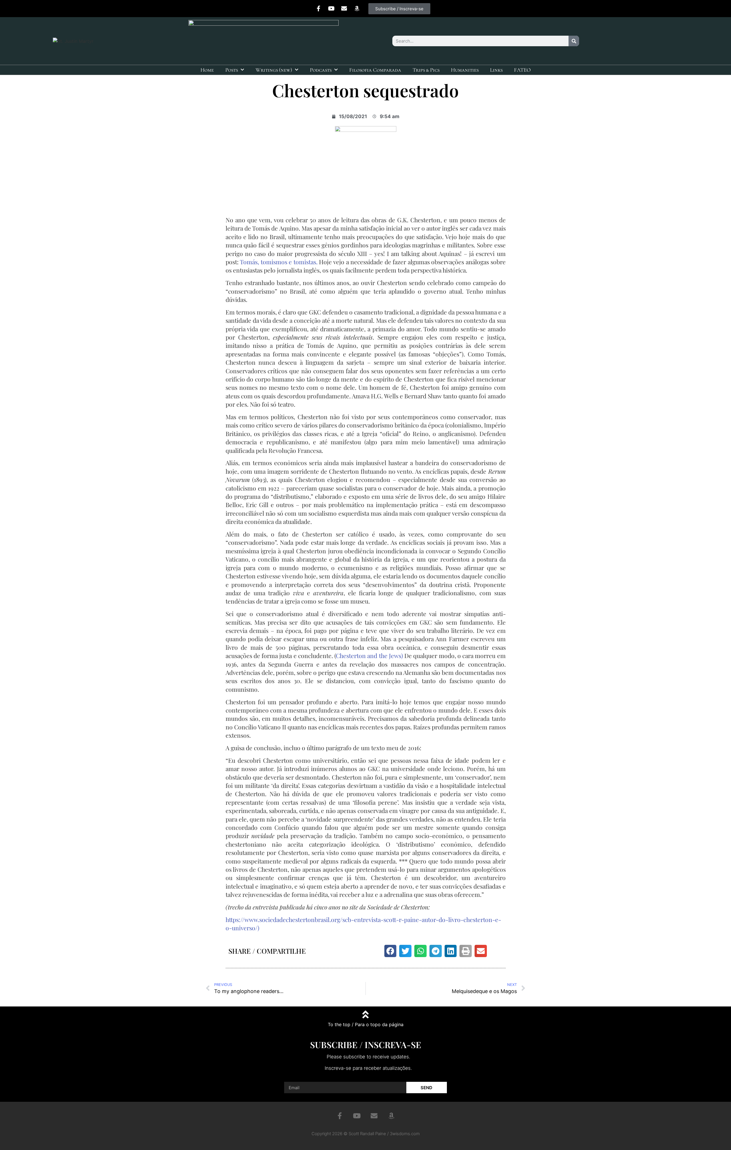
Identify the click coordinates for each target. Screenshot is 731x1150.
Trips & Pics (426, 69)
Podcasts (321, 69)
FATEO (522, 69)
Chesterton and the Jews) (369, 655)
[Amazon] (357, 8)
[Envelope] (344, 8)
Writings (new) (274, 69)
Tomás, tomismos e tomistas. (279, 262)
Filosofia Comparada (375, 69)
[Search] (574, 41)
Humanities (465, 69)
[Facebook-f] (318, 8)
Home (207, 69)
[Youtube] (331, 8)
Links (496, 69)
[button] (390, 951)
